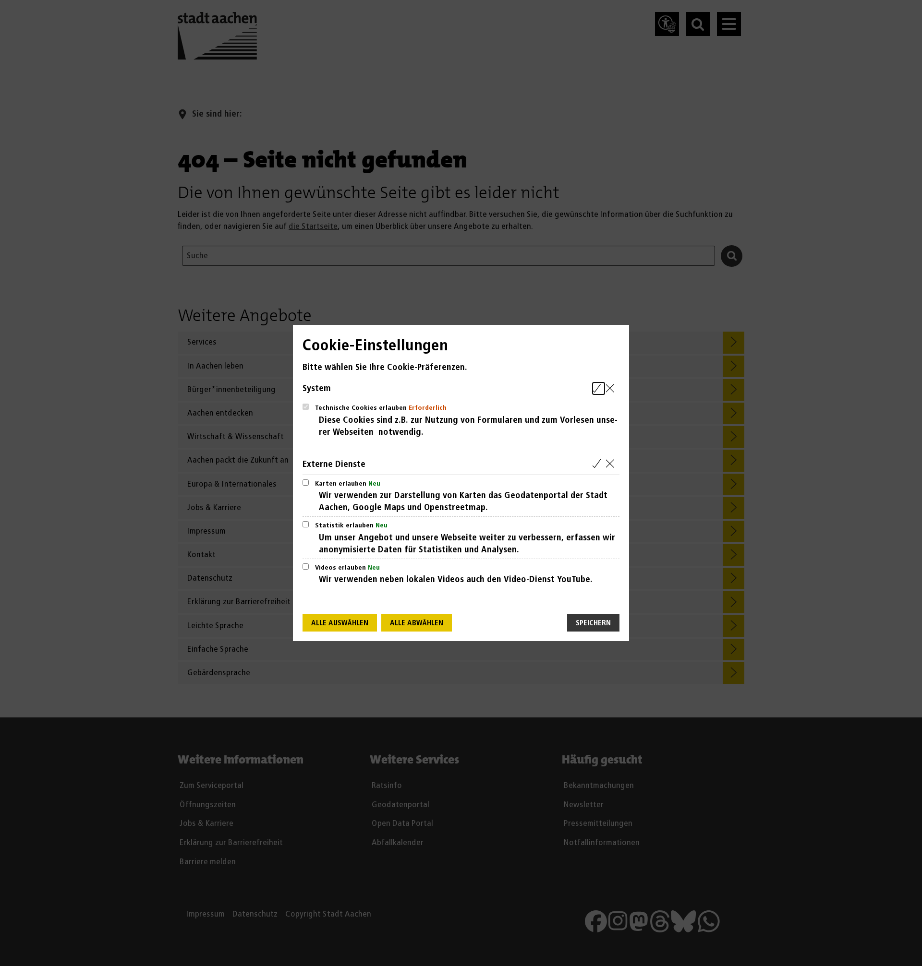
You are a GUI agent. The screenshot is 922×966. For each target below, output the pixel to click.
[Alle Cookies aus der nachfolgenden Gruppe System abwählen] (612, 388)
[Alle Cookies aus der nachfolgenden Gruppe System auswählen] (599, 388)
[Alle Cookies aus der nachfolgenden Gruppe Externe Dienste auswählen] (599, 464)
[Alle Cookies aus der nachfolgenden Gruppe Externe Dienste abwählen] (612, 464)
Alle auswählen (339, 623)
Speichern (593, 623)
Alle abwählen (416, 623)
